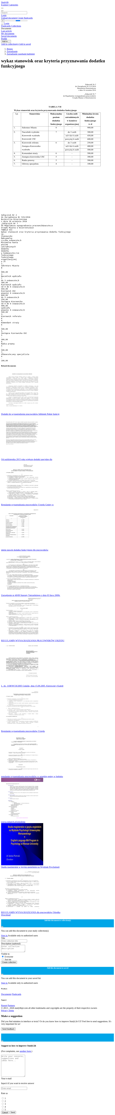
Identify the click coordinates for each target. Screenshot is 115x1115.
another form (26, 1051)
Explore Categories (9, 5)
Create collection (9, 962)
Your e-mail (6, 1078)
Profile (4, 38)
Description (10, 943)
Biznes (10, 49)
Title (3, 938)
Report (4, 1005)
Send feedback (8, 1029)
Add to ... (6, 41)
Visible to (5, 954)
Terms (11, 1010)
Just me (8, 959)
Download (6, 915)
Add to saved (25, 44)
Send (13, 1112)
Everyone (9, 956)
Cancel (5, 1112)
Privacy (4, 1010)
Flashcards (6, 26)
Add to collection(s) (10, 44)
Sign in (4, 935)
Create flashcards (25, 18)
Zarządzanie (12, 51)
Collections (16, 26)
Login (3, 15)
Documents (6, 994)
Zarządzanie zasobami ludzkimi (21, 54)
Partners (11, 1005)
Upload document (9, 18)
